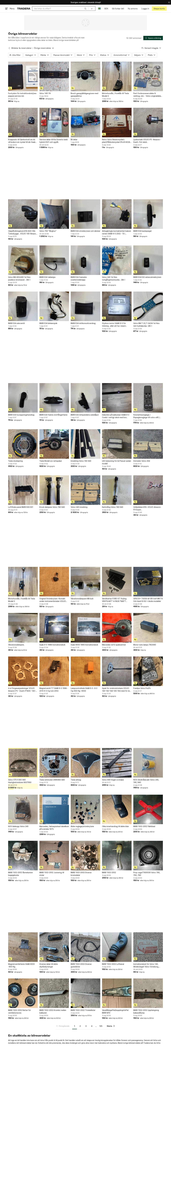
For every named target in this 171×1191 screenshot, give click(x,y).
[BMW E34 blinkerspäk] (54, 306)
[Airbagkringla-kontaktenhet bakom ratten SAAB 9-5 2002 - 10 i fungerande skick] (117, 214)
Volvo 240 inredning (79, 507)
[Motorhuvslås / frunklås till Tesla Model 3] (117, 76)
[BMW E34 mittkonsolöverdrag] (85, 306)
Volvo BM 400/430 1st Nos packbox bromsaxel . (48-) (19, 278)
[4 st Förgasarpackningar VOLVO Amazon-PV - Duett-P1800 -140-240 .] (23, 671)
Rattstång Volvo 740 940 (112, 507)
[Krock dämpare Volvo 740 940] (54, 490)
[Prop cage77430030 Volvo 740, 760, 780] (148, 855)
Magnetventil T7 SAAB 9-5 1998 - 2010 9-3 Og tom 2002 (53, 689)
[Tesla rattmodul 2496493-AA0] (54, 763)
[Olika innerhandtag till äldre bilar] (117, 809)
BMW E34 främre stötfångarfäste (53, 415)
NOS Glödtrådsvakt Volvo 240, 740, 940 (146, 781)
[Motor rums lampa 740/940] (148, 628)
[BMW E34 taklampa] (54, 260)
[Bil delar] (85, 122)
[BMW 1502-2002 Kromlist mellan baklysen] (54, 993)
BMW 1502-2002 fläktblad (144, 826)
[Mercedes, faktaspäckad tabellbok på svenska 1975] (54, 809)
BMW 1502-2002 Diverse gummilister (81, 965)
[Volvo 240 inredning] (85, 490)
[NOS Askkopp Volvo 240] (23, 809)
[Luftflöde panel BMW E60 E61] (23, 490)
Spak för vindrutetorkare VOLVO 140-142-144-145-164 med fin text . (116, 689)
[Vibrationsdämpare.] (23, 628)
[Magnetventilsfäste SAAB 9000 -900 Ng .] (23, 947)
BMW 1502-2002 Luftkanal (113, 964)
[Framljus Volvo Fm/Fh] (148, 671)
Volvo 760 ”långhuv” (47, 231)
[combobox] (60, 9)
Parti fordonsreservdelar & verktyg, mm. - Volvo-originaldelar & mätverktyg (147, 94)
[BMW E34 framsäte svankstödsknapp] (85, 260)
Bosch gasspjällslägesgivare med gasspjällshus (84, 94)
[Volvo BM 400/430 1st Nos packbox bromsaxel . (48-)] (23, 260)
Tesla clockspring (15, 461)
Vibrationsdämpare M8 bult (82, 599)
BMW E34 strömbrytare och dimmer (85, 231)
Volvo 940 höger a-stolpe (113, 780)
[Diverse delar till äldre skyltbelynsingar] (54, 947)
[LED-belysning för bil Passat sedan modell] (117, 444)
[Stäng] (169, 2)
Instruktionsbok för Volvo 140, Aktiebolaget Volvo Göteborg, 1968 (146, 965)
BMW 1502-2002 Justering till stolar (51, 873)
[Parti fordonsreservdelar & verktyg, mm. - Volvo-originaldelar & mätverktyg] (148, 76)
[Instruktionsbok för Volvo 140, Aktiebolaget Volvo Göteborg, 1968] (148, 947)
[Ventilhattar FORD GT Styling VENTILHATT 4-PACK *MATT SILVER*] (117, 581)
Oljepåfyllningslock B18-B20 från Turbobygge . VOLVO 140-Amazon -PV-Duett (22, 232)
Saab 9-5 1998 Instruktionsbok (52, 645)
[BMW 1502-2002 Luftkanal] (117, 947)
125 (100, 1026)
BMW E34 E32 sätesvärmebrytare (147, 277)
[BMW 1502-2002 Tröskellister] (85, 993)
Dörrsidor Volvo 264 (141, 461)
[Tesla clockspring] (23, 444)
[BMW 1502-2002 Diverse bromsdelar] (85, 855)
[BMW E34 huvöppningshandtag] (23, 398)
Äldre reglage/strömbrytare (82, 826)
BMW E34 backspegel (142, 231)
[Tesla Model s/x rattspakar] (54, 444)
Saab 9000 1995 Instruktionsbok (84, 645)
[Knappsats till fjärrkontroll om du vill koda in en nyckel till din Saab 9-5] (23, 122)
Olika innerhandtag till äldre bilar (115, 826)
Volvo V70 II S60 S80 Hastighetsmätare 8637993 (19, 781)
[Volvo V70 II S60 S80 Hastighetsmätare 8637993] (23, 763)
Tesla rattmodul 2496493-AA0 (52, 780)
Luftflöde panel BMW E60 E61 (20, 507)
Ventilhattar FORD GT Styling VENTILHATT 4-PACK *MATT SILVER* (114, 600)
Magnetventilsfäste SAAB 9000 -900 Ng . (21, 965)
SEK (106, 9)
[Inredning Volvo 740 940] (85, 444)
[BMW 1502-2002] (117, 855)
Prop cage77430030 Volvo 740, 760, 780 (146, 873)
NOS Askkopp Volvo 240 (18, 826)
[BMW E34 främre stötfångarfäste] (54, 398)
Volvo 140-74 (45, 93)
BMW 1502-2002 (109, 872)
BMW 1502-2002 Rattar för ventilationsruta (19, 1011)
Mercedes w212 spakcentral (114, 645)
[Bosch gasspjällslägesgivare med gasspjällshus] (85, 76)
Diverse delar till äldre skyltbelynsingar (48, 965)
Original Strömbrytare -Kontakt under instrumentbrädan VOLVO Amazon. (52, 600)
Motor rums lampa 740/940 (144, 645)
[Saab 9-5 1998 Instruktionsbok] (54, 628)
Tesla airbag (76, 780)
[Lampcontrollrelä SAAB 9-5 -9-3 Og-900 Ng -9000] (85, 671)
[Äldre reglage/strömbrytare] (85, 809)
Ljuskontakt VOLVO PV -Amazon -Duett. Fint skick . (147, 140)
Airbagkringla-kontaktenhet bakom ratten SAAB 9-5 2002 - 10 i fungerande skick (116, 232)
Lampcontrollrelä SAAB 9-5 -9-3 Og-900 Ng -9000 (84, 689)
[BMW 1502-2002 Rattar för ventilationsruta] (23, 993)
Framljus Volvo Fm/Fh (142, 688)
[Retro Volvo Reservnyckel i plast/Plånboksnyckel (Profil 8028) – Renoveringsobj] (117, 122)
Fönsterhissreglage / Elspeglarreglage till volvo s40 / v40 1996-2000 (146, 416)
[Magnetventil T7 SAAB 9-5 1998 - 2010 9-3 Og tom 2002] (54, 671)
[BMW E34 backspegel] (148, 214)
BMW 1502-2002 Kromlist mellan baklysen (52, 1011)
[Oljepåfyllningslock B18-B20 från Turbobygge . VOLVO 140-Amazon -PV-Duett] (23, 214)
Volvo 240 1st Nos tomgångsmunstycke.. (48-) (113, 278)
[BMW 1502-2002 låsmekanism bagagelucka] (23, 855)
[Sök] (85, 8)
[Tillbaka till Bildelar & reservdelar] (9, 48)
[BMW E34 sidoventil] (23, 306)
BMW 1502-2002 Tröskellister (83, 1010)
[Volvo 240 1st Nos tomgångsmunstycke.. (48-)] (117, 260)
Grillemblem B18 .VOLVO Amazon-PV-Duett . (147, 508)
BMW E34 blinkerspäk (48, 323)
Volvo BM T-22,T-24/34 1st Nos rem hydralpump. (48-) (146, 324)
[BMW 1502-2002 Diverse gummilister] (85, 947)
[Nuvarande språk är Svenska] (99, 8)
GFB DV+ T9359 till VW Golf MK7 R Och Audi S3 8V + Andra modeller (148, 600)
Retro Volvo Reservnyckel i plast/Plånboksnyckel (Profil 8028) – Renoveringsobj (116, 140)
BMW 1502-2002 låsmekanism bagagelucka (20, 873)
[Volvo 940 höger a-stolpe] (117, 763)
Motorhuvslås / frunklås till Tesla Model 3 (115, 94)
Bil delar (74, 139)
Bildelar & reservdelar (21, 48)
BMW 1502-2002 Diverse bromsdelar (81, 873)
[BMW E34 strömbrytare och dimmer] (85, 214)
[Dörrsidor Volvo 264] (148, 444)
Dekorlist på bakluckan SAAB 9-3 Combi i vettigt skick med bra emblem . (115, 416)
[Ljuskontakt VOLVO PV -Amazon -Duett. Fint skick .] (148, 122)
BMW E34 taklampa (47, 277)
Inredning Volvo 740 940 (81, 461)
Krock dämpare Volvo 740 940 (52, 507)
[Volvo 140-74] (54, 76)
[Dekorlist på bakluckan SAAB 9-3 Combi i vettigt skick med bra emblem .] (117, 398)
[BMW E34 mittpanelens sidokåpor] (85, 398)
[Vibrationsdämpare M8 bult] (85, 581)
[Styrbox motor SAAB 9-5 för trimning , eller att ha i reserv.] (117, 306)
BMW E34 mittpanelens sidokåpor (85, 415)
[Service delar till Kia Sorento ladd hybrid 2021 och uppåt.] (54, 122)
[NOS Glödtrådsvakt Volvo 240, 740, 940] (148, 763)
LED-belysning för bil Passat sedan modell (116, 462)
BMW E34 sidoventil (16, 323)
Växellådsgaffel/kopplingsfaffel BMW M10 (115, 1011)
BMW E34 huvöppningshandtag (21, 415)
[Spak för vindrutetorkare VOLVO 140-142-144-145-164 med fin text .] (117, 671)
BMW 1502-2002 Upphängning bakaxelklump (146, 1011)
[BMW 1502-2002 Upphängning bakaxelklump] (148, 993)
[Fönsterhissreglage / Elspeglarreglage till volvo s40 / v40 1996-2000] (148, 398)
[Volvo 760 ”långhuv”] (54, 214)
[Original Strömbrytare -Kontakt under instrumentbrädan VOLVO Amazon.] (54, 581)
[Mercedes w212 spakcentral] (117, 628)
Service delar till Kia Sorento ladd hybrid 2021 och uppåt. (53, 140)
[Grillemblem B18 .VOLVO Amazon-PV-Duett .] (148, 490)
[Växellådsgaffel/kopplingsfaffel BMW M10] (117, 993)
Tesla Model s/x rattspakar (50, 461)
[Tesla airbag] (85, 763)
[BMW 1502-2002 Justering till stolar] (54, 855)
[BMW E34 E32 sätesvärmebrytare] (148, 260)
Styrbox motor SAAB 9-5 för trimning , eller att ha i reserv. (114, 324)
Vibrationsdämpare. (16, 645)
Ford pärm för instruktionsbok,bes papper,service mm (22, 94)
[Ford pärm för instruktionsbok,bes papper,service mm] (23, 76)
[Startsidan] (23, 8)
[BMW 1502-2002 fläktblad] (148, 809)
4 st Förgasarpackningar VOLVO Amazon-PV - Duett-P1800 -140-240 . (22, 689)
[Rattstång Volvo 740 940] (117, 490)
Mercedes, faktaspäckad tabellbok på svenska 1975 (54, 827)
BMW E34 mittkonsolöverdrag (83, 323)
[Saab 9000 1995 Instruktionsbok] (85, 628)
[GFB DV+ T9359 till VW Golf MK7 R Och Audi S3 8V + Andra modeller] (148, 581)
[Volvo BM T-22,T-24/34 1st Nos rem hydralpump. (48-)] (148, 306)
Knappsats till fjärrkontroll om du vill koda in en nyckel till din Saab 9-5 (21, 140)
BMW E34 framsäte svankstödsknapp (79, 278)
